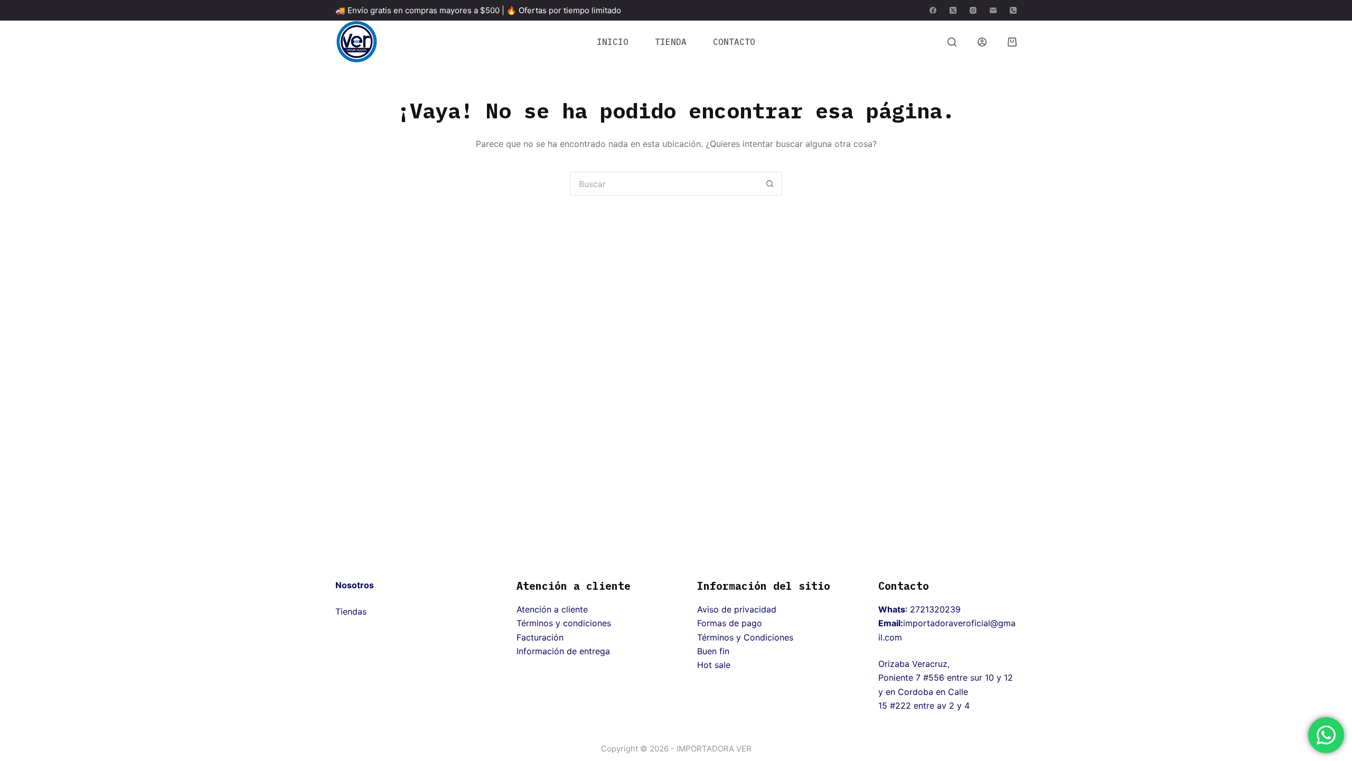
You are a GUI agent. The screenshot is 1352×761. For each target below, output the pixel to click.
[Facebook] (932, 10)
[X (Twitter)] (953, 10)
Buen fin (713, 651)
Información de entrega (563, 651)
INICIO (612, 41)
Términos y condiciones (564, 623)
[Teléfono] (1013, 10)
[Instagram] (973, 10)
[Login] (982, 42)
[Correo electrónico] (993, 10)
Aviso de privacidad (736, 609)
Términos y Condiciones (745, 637)
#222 (900, 705)
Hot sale (713, 665)
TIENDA (671, 41)
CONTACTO (734, 41)
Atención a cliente (552, 609)
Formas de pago (729, 623)
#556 (933, 677)
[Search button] (770, 184)
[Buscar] (951, 42)
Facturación (540, 637)
